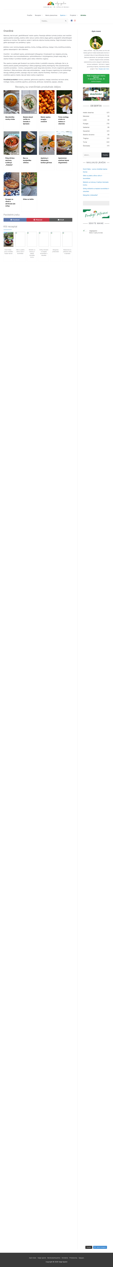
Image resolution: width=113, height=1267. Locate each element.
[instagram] (75, 20)
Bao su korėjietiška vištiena (27, 160)
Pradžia (29, 15)
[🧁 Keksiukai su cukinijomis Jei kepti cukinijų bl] (96, 576)
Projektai (73, 15)
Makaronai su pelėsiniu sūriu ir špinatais (67, 251)
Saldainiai (86, 127)
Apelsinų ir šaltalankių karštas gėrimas (46, 160)
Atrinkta (83, 15)
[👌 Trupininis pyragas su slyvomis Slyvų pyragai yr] (85, 664)
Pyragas (85, 123)
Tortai (85, 142)
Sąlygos (81, 1258)
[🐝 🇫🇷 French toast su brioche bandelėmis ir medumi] (101, 675)
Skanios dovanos (88, 134)
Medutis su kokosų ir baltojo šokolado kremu (32, 253)
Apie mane (32, 1258)
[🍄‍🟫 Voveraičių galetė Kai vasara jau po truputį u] (90, 740)
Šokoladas (86, 146)
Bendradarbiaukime (53, 1258)
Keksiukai (86, 116)
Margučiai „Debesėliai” (90, 195)
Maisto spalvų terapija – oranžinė (45, 119)
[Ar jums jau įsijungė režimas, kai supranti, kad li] (106, 319)
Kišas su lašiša (28, 199)
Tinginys (86, 138)
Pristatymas (73, 1258)
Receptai (38, 15)
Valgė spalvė (42, 1258)
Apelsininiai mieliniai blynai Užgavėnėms (63, 160)
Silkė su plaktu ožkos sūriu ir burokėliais (20, 251)
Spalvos (62, 15)
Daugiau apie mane (104, 69)
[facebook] (72, 20)
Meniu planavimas (51, 15)
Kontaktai (65, 1258)
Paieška (105, 155)
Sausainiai (86, 131)
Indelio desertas (88, 112)
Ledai (85, 120)
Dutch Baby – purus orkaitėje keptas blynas (8, 251)
